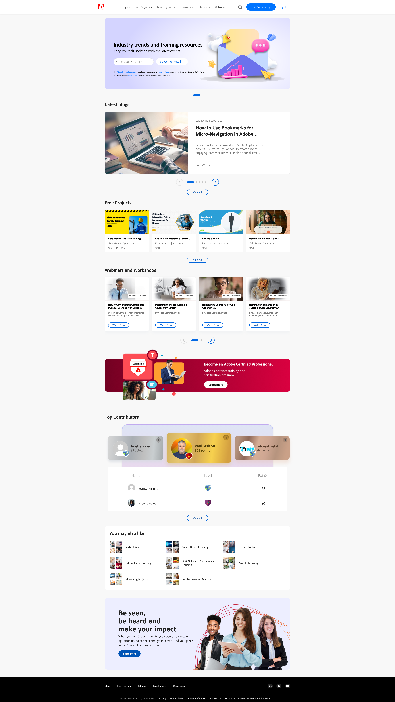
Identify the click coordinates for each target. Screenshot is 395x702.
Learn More (129, 653)
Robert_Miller (208, 243)
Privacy (162, 698)
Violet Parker (255, 243)
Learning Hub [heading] (124, 685)
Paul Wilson (203, 165)
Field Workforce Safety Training (124, 238)
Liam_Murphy (114, 243)
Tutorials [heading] (142, 685)
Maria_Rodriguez (163, 243)
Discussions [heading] (179, 685)
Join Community (261, 7)
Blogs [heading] (107, 685)
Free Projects (142, 7)
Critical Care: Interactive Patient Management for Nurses (184, 238)
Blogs (124, 7)
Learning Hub (165, 7)
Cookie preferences (197, 698)
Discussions (186, 7)
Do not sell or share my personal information (248, 698)
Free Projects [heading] (159, 685)
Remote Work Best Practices (264, 238)
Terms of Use (176, 698)
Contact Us (215, 698)
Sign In (283, 7)
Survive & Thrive (210, 238)
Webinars (220, 7)
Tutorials (203, 7)
